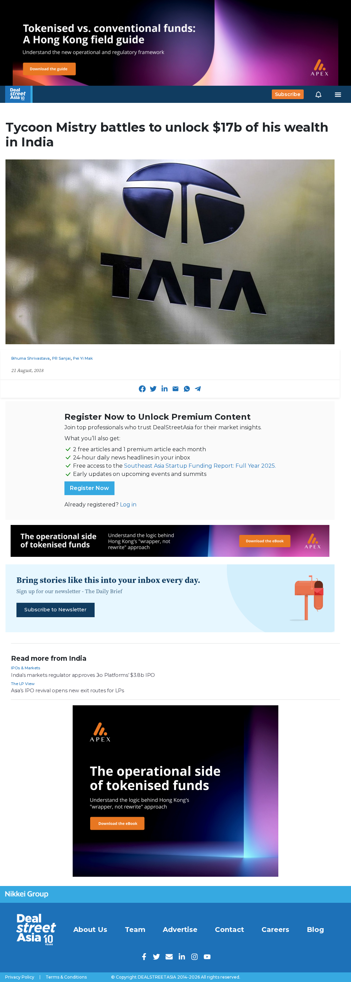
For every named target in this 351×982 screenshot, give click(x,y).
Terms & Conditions (66, 977)
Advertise (180, 929)
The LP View (23, 683)
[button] (318, 94)
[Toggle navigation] (338, 94)
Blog (315, 929)
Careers (275, 929)
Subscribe (287, 94)
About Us (90, 929)
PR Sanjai (61, 358)
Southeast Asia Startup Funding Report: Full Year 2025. (200, 466)
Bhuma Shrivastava (30, 358)
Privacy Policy (19, 977)
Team (135, 929)
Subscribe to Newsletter (55, 610)
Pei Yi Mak (83, 358)
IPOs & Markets (25, 668)
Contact (229, 929)
